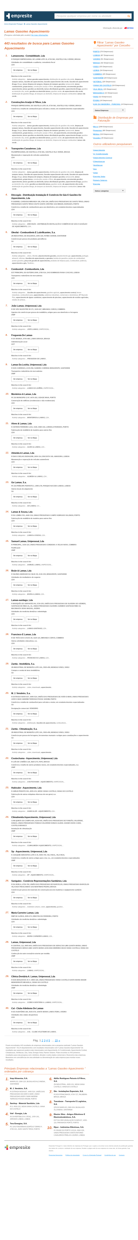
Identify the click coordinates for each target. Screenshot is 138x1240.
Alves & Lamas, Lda (21, 423)
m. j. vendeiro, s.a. (19, 1088)
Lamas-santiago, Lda (22, 600)
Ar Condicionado (100, 154)
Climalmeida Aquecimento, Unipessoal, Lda (33, 817)
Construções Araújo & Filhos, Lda (28, 102)
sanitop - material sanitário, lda (24, 1103)
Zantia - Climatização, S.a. (24, 729)
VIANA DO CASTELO (102, 85)
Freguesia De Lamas (21, 335)
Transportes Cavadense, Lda (26, 148)
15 (56, 1040)
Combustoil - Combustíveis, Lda (27, 269)
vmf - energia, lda (18, 1113)
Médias (96, 134)
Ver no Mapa (32, 70)
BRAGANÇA (98, 93)
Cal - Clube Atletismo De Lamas (27, 1008)
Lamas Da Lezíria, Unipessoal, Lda (28, 365)
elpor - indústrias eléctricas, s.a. (69, 1127)
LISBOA (96, 55)
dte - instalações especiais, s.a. (68, 1091)
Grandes (97, 138)
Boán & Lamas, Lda (21, 571)
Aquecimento (99, 150)
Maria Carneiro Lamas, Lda (25, 913)
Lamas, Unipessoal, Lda (23, 942)
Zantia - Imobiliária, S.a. (23, 664)
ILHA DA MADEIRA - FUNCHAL (107, 104)
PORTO (96, 52)
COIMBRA (97, 74)
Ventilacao (98, 165)
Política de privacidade (72, 1155)
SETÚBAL (97, 82)
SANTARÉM (98, 78)
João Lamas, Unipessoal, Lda (26, 306)
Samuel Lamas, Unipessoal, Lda (27, 541)
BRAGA (96, 63)
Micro (95, 127)
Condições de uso (110, 1155)
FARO (95, 97)
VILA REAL (98, 89)
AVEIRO (96, 59)
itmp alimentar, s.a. (19, 1078)
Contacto (122, 1155)
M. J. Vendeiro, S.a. (20, 693)
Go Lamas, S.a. (19, 482)
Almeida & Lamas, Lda (22, 453)
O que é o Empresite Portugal (92, 1155)
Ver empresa (18, 70)
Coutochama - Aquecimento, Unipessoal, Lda (34, 758)
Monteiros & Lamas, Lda (23, 394)
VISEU (96, 67)
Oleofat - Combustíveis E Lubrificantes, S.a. (33, 232)
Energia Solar (99, 177)
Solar (95, 173)
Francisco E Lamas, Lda (23, 634)
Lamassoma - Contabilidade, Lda (28, 56)
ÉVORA (96, 100)
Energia (96, 184)
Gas (95, 169)
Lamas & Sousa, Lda (21, 512)
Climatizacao (99, 161)
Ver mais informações (39, 35)
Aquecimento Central (102, 158)
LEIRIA (96, 70)
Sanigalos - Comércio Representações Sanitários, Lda (39, 881)
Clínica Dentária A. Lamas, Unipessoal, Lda (33, 976)
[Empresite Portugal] (19, 18)
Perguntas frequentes (55, 1155)
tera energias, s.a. (18, 1123)
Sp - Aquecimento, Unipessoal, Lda (29, 851)
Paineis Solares (100, 180)
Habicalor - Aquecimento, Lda (26, 788)
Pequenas (97, 130)
